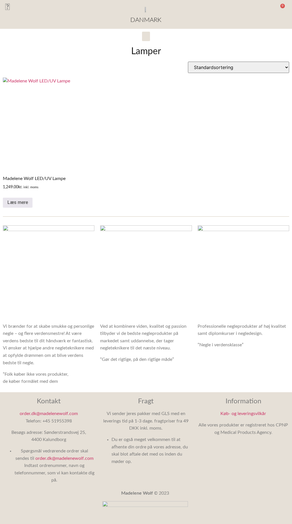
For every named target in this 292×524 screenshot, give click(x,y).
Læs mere (17, 202)
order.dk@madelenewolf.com (49, 413)
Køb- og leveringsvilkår (243, 413)
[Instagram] (7, 7)
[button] (266, 8)
